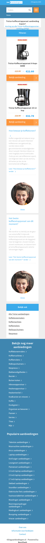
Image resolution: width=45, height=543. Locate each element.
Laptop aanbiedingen (18, 454)
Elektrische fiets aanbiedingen (22, 491)
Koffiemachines (15, 322)
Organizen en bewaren (18, 409)
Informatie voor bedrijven (22, 531)
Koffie (11, 401)
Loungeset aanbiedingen (19, 462)
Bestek (12, 376)
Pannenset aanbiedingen (19, 467)
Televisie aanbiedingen (18, 442)
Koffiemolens (14, 325)
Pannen (12, 413)
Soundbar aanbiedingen (19, 487)
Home (8, 15)
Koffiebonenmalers (16, 318)
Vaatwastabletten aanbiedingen (22, 495)
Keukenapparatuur (17, 388)
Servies (12, 417)
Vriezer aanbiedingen (18, 518)
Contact (22, 534)
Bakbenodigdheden (17, 372)
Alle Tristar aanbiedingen (19, 314)
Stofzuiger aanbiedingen (19, 458)
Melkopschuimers (16, 329)
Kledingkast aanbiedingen (20, 510)
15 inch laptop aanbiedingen (21, 475)
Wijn (10, 425)
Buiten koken (14, 380)
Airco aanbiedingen (17, 450)
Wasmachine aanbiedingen (20, 446)
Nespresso (13, 333)
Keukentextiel (15, 392)
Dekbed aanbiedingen (18, 483)
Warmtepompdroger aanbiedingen (17, 505)
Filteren (22, 33)
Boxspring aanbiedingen (19, 514)
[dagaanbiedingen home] (13, 3)
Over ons (22, 527)
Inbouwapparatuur (16, 384)
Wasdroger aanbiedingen (19, 499)
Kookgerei (13, 405)
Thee (11, 421)
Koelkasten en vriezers (18, 396)
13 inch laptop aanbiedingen (21, 471)
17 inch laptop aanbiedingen (21, 479)
